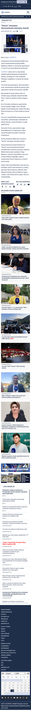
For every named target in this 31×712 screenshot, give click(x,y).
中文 (19, 6)
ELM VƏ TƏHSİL (5, 626)
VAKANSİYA (4, 657)
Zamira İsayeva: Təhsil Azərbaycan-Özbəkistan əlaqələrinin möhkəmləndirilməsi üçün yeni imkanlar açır (15, 426)
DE (8, 6)
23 (28, 688)
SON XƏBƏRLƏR (9, 486)
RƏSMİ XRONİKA (6, 609)
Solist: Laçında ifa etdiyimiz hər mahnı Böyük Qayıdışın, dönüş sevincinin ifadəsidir (15, 248)
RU (4, 6)
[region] (16, 546)
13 (17, 685)
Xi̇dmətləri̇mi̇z (6, 655)
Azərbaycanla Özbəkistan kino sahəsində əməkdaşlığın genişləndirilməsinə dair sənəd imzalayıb (15, 278)
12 (13, 685)
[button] (15, 40)
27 (17, 690)
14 (21, 685)
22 (25, 688)
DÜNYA (3, 631)
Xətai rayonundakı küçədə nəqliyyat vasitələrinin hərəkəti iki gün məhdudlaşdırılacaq (13, 551)
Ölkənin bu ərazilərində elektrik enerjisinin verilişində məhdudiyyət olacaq (14, 507)
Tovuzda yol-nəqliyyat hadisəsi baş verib (14, 529)
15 (25, 685)
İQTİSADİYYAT (5, 616)
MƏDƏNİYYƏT (7, 20)
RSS (2, 665)
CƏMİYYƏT (4, 621)
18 (9, 688)
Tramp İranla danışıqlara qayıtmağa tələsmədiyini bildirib (13, 500)
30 (28, 690)
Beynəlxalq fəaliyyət (8, 653)
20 (17, 688)
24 (4, 690)
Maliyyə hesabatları (8, 650)
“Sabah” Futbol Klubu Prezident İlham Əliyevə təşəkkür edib (14, 543)
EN (6, 6)
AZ (1, 6)
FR (10, 6)
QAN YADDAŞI (5, 633)
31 (4, 693)
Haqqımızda (5, 646)
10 (4, 685)
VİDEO (3, 638)
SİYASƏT (3, 614)
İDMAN (3, 629)
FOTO (2, 640)
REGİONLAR (4, 619)
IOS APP (3, 670)
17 (4, 688)
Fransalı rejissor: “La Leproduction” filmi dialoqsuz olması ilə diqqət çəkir (14, 308)
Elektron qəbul (6, 660)
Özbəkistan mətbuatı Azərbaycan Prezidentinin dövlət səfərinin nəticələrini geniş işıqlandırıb (14, 491)
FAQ (2, 663)
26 (13, 690)
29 (25, 690)
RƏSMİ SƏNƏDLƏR (6, 612)
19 (13, 688)
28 (21, 690)
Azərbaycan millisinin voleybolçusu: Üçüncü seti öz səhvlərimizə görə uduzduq (15, 602)
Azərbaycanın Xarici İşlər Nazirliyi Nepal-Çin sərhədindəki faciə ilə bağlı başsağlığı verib (14, 560)
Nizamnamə (5, 648)
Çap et (15, 31)
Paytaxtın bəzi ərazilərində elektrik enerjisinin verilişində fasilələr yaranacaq (14, 522)
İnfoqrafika (5, 636)
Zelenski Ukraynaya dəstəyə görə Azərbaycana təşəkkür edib (12, 515)
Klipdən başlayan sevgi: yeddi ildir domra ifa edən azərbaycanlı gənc (15, 457)
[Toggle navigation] (27, 12)
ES (12, 6)
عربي (15, 6)
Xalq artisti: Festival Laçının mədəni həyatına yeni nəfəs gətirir (13, 569)
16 (28, 685)
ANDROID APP (5, 667)
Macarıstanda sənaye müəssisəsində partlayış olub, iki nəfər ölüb (13, 576)
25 (9, 690)
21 (21, 688)
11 (9, 685)
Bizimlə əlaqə (5, 643)
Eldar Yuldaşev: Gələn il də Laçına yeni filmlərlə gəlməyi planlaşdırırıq (13, 396)
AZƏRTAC (12, 57)
